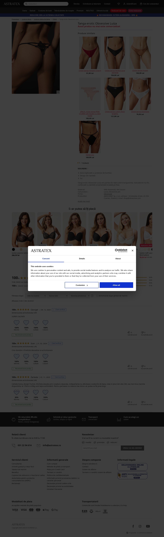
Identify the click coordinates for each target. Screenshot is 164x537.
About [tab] (118, 258)
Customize (80, 285)
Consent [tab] (46, 258)
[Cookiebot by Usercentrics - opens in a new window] (116, 250)
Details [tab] (82, 258)
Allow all (116, 285)
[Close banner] (132, 250)
